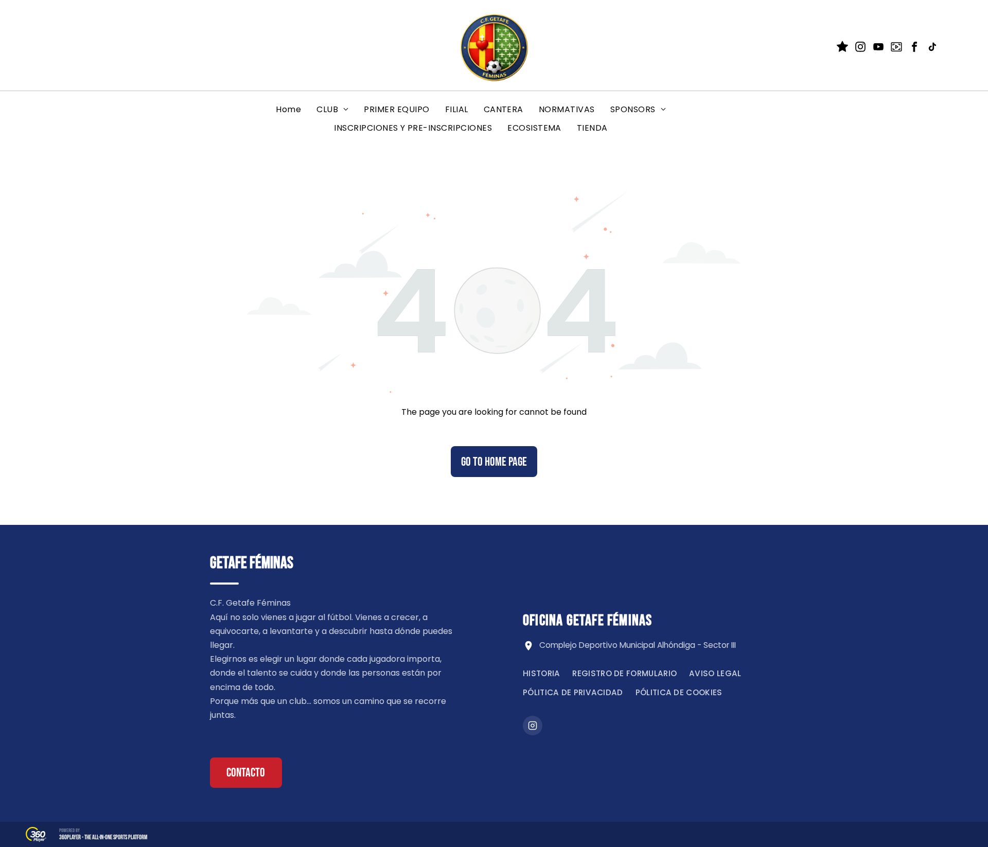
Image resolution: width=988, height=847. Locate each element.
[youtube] (878, 48)
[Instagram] (532, 725)
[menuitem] (288, 109)
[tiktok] (932, 48)
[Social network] (842, 48)
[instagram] (860, 48)
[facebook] (914, 48)
